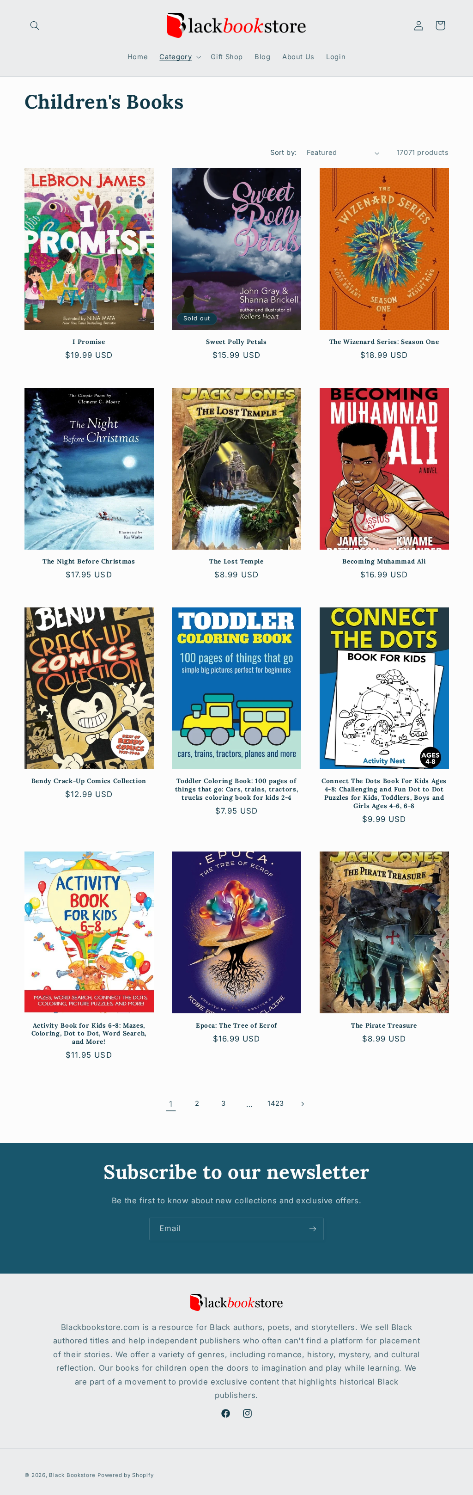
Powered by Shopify (125, 1475)
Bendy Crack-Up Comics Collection (88, 781)
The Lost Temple (236, 561)
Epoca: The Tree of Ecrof (236, 1025)
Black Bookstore (72, 1475)
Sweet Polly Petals (236, 342)
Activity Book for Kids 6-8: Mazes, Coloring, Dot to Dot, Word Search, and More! (88, 1034)
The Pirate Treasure (384, 1025)
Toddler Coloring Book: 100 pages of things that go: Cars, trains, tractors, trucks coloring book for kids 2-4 (236, 789)
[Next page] (302, 1104)
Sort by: (283, 152)
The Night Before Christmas (88, 561)
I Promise (89, 342)
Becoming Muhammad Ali (383, 561)
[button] (35, 25)
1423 (275, 1103)
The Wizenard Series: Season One (384, 342)
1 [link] (171, 1104)
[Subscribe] (312, 1229)
